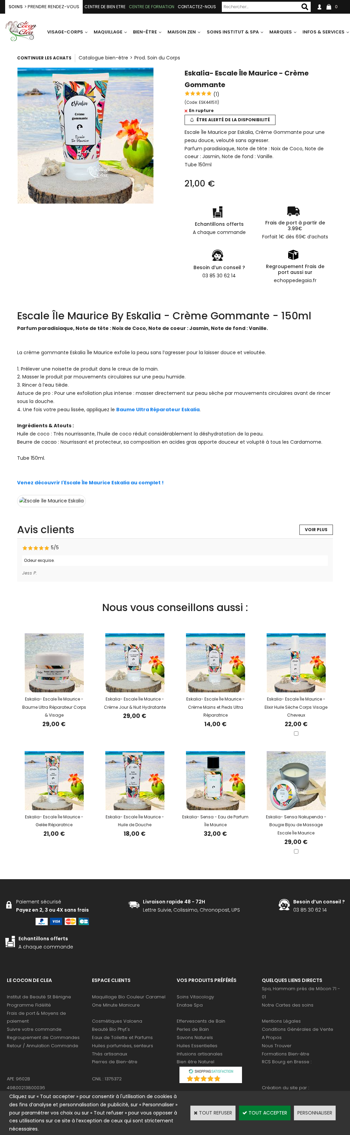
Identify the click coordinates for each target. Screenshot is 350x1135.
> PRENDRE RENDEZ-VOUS (44, 6)
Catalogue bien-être (103, 57)
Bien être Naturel (195, 1061)
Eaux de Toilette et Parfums (122, 1037)
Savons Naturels (195, 1037)
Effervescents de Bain (201, 1021)
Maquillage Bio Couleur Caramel (128, 997)
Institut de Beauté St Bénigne (39, 997)
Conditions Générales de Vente (297, 1029)
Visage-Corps (65, 32)
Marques (280, 32)
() (228, 1079)
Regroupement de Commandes (43, 1037)
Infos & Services (323, 32)
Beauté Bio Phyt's (111, 1029)
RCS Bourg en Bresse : (286, 1061)
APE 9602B (18, 1079)
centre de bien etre (104, 7)
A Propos (272, 1037)
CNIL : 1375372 (107, 1079)
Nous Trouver (277, 1045)
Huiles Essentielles (197, 1045)
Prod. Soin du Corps (157, 57)
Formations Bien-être (285, 1054)
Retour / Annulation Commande (42, 1045)
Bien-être (145, 32)
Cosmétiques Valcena (117, 1021)
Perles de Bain (193, 1029)
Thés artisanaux (109, 1054)
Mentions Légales (281, 1021)
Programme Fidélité (29, 1005)
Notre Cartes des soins (287, 1005)
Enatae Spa (190, 1005)
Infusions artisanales (200, 1054)
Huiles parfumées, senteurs (122, 1045)
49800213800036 (26, 1087)
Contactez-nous (197, 7)
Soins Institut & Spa (233, 32)
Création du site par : (285, 1087)
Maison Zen (181, 32)
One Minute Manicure (116, 1005)
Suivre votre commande (34, 1029)
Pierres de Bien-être (114, 1061)
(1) (216, 94)
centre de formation (151, 7)
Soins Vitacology (195, 997)
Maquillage (108, 32)
